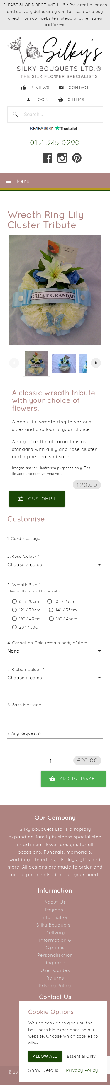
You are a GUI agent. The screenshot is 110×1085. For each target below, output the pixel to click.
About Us (55, 902)
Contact (74, 87)
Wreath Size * (26, 584)
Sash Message (26, 704)
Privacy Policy (55, 985)
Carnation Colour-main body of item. (50, 642)
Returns (55, 978)
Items (71, 99)
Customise (37, 499)
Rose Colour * (26, 556)
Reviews (35, 87)
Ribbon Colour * (28, 669)
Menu (17, 181)
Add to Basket (73, 778)
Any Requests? (26, 733)
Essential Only (81, 1056)
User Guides (55, 970)
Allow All (45, 1056)
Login (37, 99)
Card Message (25, 538)
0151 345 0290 (55, 142)
